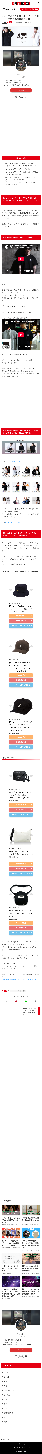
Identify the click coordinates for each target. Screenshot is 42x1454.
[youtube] (26, 97)
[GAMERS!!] (21, 3)
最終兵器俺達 (8, 1413)
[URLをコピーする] (35, 1001)
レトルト (7, 1408)
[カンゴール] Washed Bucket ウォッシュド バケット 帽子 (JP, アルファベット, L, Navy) (20, 609)
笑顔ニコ (7, 1422)
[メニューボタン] (3, 3)
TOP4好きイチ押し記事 (29, 9)
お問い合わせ (14, 1448)
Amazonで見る (21, 616)
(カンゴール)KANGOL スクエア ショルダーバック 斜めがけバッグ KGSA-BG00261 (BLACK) (20, 795)
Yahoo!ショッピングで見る (21, 625)
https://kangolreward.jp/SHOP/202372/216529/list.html (19, 980)
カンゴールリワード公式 (12, 462)
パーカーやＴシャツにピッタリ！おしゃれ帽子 (22, 182)
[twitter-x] (16, 97)
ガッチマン (7, 1381)
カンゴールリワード (16, 991)
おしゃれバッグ (12, 185)
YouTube (21, 90)
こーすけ (7, 1377)
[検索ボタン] (38, 3)
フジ (5, 1404)
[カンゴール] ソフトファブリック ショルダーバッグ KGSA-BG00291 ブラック (21, 913)
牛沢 (11, 22)
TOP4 (6, 1372)
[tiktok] (22, 97)
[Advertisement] (21, 128)
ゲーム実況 (7, 1395)
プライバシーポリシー (25, 1448)
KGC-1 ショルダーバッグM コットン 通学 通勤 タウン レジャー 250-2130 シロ (21, 854)
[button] (6, 1001)
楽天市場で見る (21, 620)
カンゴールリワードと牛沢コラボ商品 (17, 169)
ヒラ (5, 1399)
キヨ (5, 1386)
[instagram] (19, 97)
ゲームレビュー (9, 1390)
